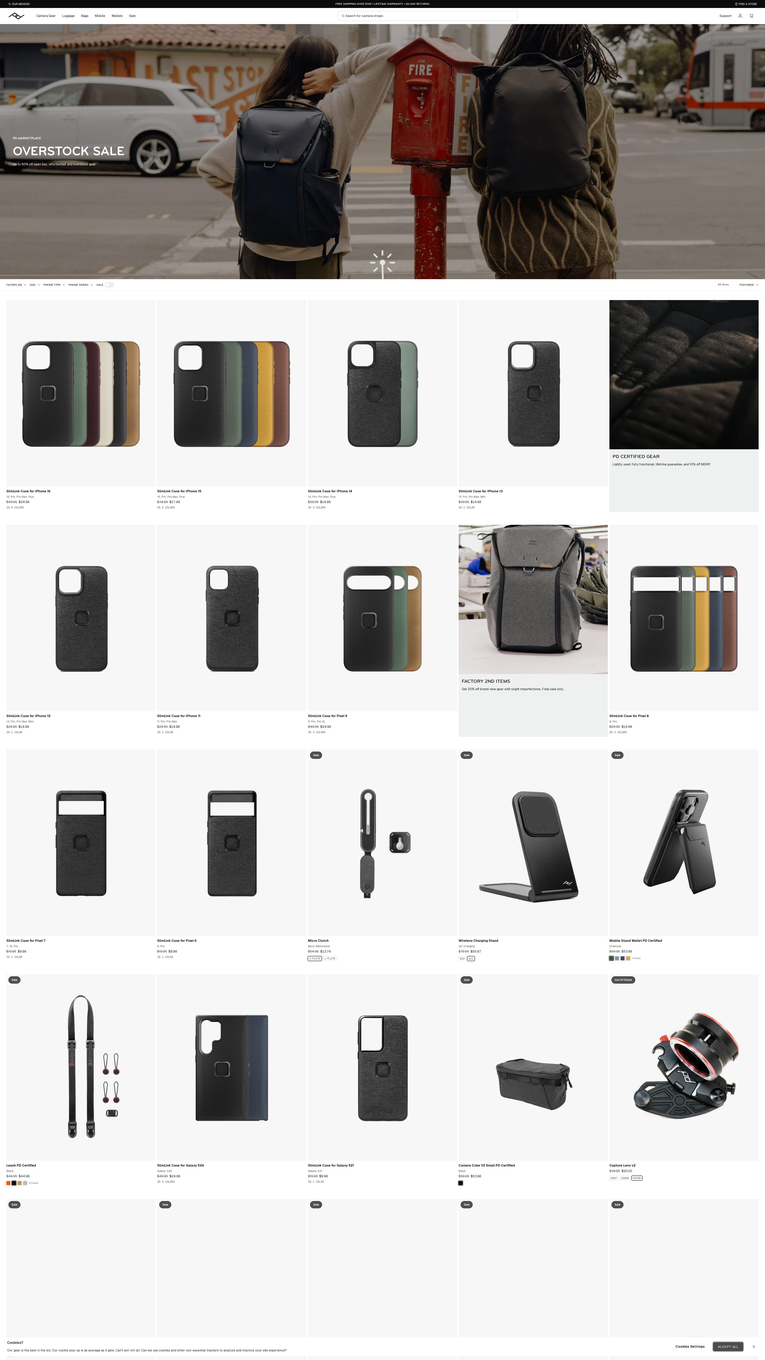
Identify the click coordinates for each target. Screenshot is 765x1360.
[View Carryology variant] (8, 1183)
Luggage (68, 16)
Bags (84, 16)
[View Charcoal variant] (611, 958)
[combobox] (749, 285)
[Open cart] (751, 16)
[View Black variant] (14, 1183)
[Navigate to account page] (740, 16)
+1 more (636, 958)
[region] (382, 1346)
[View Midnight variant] (623, 958)
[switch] (109, 284)
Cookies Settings (690, 1346)
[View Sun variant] (628, 958)
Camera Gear (46, 16)
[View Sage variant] (617, 958)
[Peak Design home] (16, 16)
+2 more (33, 1183)
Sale (132, 16)
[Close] (754, 1347)
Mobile (100, 16)
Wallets (117, 16)
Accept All (728, 1347)
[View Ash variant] (25, 1183)
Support (726, 16)
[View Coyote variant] (20, 1183)
